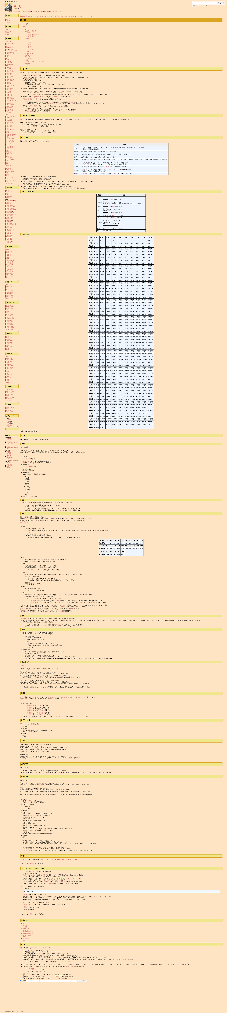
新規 (34, 11)
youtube (9, 441)
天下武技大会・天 (11, 223)
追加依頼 (8, 410)
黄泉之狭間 (10, 103)
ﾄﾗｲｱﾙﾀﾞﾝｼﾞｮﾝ (11, 68)
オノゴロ (9, 316)
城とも (30, 47)
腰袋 (8, 379)
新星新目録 (9, 358)
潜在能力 (9, 119)
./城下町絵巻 (28, 467)
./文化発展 (28, 459)
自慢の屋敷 (9, 425)
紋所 (7, 162)
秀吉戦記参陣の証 (53, 697)
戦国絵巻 (8, 168)
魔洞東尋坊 (10, 324)
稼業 (7, 288)
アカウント (35, 75)
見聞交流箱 (28, 58)
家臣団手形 (29, 732)
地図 (7, 46)
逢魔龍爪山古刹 (11, 206)
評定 (7, 373)
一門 (7, 161)
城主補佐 (27, 39)
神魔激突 (8, 241)
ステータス (28, 32)
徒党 (26, 108)
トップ (7, 11)
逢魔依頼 (9, 97)
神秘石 (9, 128)
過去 (12, 394)
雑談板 (7, 395)
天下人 (7, 58)
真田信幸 (9, 462)
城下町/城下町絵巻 (74, 16)
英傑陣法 (11, 138)
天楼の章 (8, 190)
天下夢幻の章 (9, 305)
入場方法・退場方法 (31, 31)
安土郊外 (11, 49)
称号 (7, 194)
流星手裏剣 (9, 457)
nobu (10, 1011)
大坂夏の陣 (10, 263)
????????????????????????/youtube (12, 443)
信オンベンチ (9, 408)
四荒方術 (9, 456)
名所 (107, 166)
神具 (36, 16)
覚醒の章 (8, 285)
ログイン (57, 11)
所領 (8, 371)
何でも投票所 (9, 389)
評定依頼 (9, 62)
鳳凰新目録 (9, 338)
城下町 (17, 6)
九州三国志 (10, 76)
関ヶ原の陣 (10, 367)
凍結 (19, 11)
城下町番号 (28, 56)
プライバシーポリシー (17, 1011)
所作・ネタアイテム (11, 180)
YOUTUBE (9, 420)
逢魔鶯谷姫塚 (10, 208)
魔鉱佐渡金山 (10, 328)
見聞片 (39, 783)
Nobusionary (9, 182)
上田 (8, 257)
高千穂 (9, 77)
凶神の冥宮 (10, 73)
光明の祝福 (9, 465)
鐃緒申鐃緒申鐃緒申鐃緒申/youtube (12, 448)
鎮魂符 (9, 242)
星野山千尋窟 (10, 70)
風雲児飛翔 (8, 31)
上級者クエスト (11, 149)
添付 (29, 11)
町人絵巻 (23, 610)
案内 (11, 11)
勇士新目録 (9, 251)
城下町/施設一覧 (51, 16)
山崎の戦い (10, 343)
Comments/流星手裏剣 (12, 460)
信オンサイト (10, 422)
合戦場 (30, 106)
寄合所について (10, 407)
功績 (7, 150)
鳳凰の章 (22, 16)
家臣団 (28, 16)
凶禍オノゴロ (10, 101)
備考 (26, 60)
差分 (22, 11)
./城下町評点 (23, 665)
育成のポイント (10, 43)
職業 (7, 114)
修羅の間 (9, 232)
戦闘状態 (8, 165)
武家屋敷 (8, 156)
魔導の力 (9, 126)
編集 (15, 11)
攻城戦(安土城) (11, 98)
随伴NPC (8, 132)
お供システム (10, 135)
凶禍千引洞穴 (10, 326)
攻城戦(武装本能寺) (12, 100)
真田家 (7, 252)
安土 (21, 119)
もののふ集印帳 (10, 171)
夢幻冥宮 (9, 94)
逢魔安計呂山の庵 (11, 209)
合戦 (8, 64)
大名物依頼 (10, 146)
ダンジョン (9, 65)
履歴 (26, 11)
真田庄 (9, 255)
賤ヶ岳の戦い (10, 345)
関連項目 (27, 63)
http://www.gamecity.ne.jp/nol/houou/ (67, 859)
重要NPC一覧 (9, 48)
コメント (27, 65)
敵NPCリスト (9, 110)
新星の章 (8, 356)
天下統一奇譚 (10, 104)
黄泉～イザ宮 (10, 71)
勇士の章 (8, 249)
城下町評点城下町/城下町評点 (60, 878)
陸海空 (9, 74)
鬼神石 (14, 129)
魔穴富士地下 (10, 318)
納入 (29, 46)
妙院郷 (35, 106)
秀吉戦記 (25, 937)
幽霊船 (9, 89)
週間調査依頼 (10, 147)
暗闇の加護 (9, 464)
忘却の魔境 (36, 94)
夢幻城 (9, 92)
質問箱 (7, 394)
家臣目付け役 (29, 53)
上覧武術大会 (9, 170)
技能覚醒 (9, 120)
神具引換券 (26, 927)
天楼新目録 (9, 192)
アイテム (8, 143)
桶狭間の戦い (10, 340)
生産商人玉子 (69, 966)
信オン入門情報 (10, 391)
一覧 (38, 11)
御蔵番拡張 (9, 153)
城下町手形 (43, 16)
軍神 (32, 16)
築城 (7, 193)
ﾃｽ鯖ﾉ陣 (8, 22)
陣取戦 (11, 64)
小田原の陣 (10, 365)
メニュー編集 (9, 411)
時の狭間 (9, 368)
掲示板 (27, 55)
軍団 (7, 313)
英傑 (8, 137)
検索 (42, 11)
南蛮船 (9, 56)
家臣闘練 (13, 134)
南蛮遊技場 (10, 269)
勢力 (52, 72)
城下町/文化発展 (84, 16)
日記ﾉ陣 (8, 20)
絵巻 (62, 611)
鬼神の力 (9, 129)
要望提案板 (9, 398)
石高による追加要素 (33, 35)
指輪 (8, 380)
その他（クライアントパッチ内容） (35, 61)
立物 (8, 459)
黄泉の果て (10, 106)
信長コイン (9, 173)
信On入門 (8, 42)
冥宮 (12, 200)
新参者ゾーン (10, 50)
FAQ (7, 45)
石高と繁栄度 (32, 36)
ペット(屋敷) (10, 159)
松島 (8, 362)
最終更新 (46, 11)
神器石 (9, 131)
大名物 (9, 61)
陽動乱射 (9, 454)
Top (14, 8)
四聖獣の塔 (10, 88)
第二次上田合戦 (11, 260)
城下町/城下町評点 (62, 16)
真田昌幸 (9, 254)
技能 (8, 117)
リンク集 (8, 400)
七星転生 (11, 141)
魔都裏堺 (9, 323)
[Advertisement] (58, 997)
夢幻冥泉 (9, 95)
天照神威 (9, 455)
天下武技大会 (9, 109)
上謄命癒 (9, 452)
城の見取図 (40, 474)
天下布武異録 (9, 308)
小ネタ (7, 178)
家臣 (32, 92)
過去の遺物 (9, 183)
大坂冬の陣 (10, 261)
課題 (15, 50)
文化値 (104, 230)
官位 (7, 164)
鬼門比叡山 (10, 361)
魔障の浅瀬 (10, 321)
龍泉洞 (9, 83)
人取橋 (9, 364)
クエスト (8, 144)
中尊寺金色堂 (10, 85)
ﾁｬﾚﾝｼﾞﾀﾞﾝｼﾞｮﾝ (11, 53)
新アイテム (9, 377)
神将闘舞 (7, 32)
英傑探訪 (11, 140)
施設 (29, 44)
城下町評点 (31, 49)
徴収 (29, 43)
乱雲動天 (7, 29)
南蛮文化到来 (9, 264)
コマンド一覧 (9, 177)
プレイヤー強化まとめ (12, 426)
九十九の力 (10, 125)
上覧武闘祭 (9, 107)
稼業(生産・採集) (11, 116)
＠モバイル (9, 174)
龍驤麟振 (9, 451)
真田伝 (9, 86)
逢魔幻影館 (10, 205)
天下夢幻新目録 (10, 307)
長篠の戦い (10, 342)
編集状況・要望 (10, 397)
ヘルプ (52, 11)
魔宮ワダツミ (10, 317)
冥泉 (15, 200)
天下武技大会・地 (11, 224)
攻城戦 (9, 55)
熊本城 (9, 91)
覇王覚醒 (7, 34)
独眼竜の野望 (10, 79)
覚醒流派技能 (10, 122)
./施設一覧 (22, 522)
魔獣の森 (9, 320)
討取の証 (8, 112)
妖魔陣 (9, 67)
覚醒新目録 (9, 286)
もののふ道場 (10, 52)
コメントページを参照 (44, 948)
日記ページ (9, 392)
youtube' (9, 446)
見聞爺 (27, 51)
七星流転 (8, 236)
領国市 (9, 376)
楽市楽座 (9, 158)
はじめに (27, 29)
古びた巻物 (94, 16)
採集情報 (8, 152)
